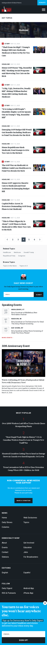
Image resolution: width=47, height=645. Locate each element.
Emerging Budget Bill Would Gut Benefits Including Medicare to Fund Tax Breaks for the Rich (17, 132)
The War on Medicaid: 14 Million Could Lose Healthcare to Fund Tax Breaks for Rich (16, 168)
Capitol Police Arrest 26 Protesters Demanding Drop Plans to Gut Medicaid (16, 206)
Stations (5, 557)
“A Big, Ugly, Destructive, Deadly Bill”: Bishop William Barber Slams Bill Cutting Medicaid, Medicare (16, 92)
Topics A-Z (24, 266)
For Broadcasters (31, 557)
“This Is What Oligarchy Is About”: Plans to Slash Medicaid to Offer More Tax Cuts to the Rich (16, 225)
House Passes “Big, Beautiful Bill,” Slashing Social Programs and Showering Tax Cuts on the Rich (17, 71)
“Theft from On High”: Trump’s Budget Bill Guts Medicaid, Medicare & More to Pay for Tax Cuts (16, 51)
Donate (42, 3)
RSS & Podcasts (9, 593)
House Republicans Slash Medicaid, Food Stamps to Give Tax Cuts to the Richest (15, 150)
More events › (7, 337)
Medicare (17, 252)
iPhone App (28, 593)
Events (5, 547)
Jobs (26, 552)
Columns (5, 527)
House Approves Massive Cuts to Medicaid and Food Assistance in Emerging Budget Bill (16, 187)
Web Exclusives (30, 517)
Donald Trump (29, 252)
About (4, 543)
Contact (5, 552)
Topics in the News (10, 266)
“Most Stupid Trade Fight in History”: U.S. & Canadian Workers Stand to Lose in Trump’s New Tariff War (23, 440)
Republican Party (9, 256)
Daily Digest (7, 588)
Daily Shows (7, 522)
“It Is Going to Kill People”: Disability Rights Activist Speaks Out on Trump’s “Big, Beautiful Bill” (16, 113)
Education (28, 547)
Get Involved (29, 543)
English (5, 572)
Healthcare (7, 252)
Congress (21, 256)
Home (4, 517)
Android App (29, 588)
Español (27, 572)
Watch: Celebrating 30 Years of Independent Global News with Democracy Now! (23, 381)
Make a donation (23, 500)
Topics (26, 522)
